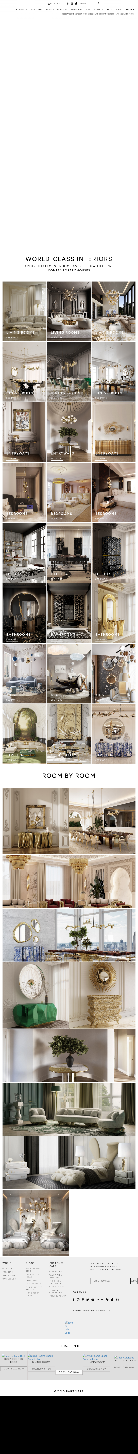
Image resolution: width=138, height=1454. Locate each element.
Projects (50, 9)
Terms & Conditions (55, 1291)
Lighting (104, 14)
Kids (121, 14)
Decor (131, 14)
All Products (21, 9)
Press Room (98, 9)
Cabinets (75, 14)
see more (12, 337)
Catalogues (62, 9)
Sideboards (66, 14)
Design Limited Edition (34, 1288)
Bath (117, 14)
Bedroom (111, 14)
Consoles (83, 14)
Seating (96, 14)
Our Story (8, 1269)
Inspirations (76, 9)
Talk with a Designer (55, 1276)
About (109, 9)
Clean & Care (56, 1287)
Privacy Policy (57, 1296)
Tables (90, 14)
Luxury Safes (33, 1284)
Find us (119, 9)
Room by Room (36, 9)
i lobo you (31, 1280)
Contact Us (55, 1272)
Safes (125, 14)
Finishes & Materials (55, 1282)
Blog (88, 9)
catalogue (55, 4)
